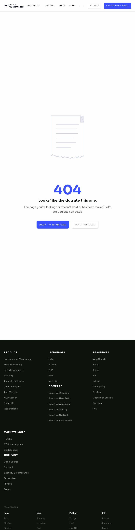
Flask (72, 523)
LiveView (41, 523)
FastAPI (73, 528)
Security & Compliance (16, 472)
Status (97, 392)
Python (52, 364)
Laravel (105, 518)
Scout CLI (9, 403)
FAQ (95, 408)
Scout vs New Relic (59, 398)
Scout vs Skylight (58, 414)
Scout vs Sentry (58, 409)
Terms (7, 489)
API (94, 375)
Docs (62, 5)
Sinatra (7, 523)
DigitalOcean (11, 449)
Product (34, 5)
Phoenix (41, 518)
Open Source (11, 461)
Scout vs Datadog (59, 392)
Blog (72, 5)
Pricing (50, 5)
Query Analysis (12, 386)
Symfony (106, 523)
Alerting (8, 375)
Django (73, 518)
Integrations (11, 408)
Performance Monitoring (17, 358)
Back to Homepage (52, 224)
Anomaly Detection (14, 381)
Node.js (53, 381)
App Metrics (11, 392)
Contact (8, 467)
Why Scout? (100, 358)
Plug (39, 528)
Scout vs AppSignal (59, 403)
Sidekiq (7, 528)
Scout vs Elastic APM (60, 420)
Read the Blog (85, 224)
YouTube (98, 403)
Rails (6, 518)
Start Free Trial (117, 5)
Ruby (51, 358)
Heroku (8, 438)
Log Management (13, 370)
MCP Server (10, 397)
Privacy (8, 483)
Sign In (94, 5)
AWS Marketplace (14, 444)
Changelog (99, 386)
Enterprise (10, 478)
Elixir (51, 375)
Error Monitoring (13, 364)
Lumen (105, 528)
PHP (51, 370)
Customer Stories (103, 397)
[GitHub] (83, 5)
